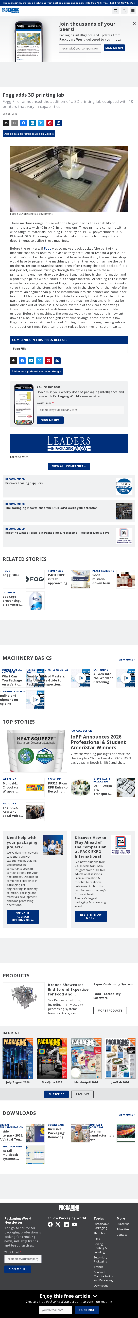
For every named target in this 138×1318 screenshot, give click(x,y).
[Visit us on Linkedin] (66, 1224)
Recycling (55, 779)
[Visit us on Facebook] (50, 1224)
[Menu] (133, 10)
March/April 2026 (86, 1082)
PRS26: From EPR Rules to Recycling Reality (58, 787)
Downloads (56, 1124)
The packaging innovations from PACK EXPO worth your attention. (51, 508)
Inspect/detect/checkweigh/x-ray (48, 671)
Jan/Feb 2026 (120, 1082)
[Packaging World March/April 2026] (86, 1058)
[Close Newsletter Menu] (134, 23)
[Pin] (49, 123)
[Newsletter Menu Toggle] (115, 10)
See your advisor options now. (23, 916)
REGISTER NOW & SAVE (91, 916)
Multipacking (12, 1146)
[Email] (14, 123)
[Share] (23, 123)
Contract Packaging (95, 1126)
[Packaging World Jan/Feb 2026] (120, 1058)
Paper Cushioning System (113, 984)
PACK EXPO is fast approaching (57, 579)
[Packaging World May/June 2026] (52, 1058)
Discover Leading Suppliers (24, 483)
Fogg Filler (20, 348)
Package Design (81, 730)
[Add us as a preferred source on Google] (58, 123)
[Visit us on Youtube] (74, 1224)
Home (6, 570)
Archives (82, 1094)
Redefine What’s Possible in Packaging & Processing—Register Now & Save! (57, 532)
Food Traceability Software (106, 996)
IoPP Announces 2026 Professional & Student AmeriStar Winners (98, 742)
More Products (110, 1010)
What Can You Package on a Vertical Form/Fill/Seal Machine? (12, 680)
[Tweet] (41, 123)
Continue (87, 1310)
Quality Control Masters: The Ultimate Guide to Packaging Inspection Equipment (46, 680)
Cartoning (101, 669)
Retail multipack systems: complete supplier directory (10, 1155)
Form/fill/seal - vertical (12, 671)
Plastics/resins (103, 570)
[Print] (6, 123)
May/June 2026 (52, 1082)
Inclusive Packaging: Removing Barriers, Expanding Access (56, 1133)
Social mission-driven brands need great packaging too (102, 579)
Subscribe (56, 1094)
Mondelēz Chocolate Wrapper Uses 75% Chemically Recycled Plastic (11, 787)
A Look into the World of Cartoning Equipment (103, 678)
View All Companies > (69, 466)
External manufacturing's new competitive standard (101, 1135)
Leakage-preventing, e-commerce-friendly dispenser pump (13, 601)
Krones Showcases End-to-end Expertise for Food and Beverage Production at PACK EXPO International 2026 (68, 989)
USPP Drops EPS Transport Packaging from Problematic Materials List (102, 790)
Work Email (45, 403)
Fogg (47, 248)
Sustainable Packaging (102, 780)
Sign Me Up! (114, 48)
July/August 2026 (17, 1082)
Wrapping (9, 779)
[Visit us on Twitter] (58, 1224)
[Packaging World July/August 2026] (18, 1058)
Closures (9, 592)
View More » (127, 659)
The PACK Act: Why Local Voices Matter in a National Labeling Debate (12, 812)
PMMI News (55, 570)
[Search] (124, 10)
